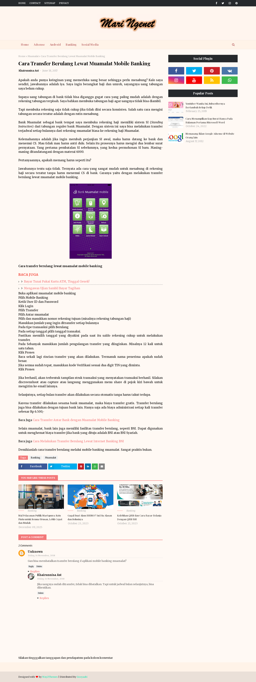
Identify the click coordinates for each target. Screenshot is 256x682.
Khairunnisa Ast (29, 70)
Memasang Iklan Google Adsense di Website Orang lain (210, 135)
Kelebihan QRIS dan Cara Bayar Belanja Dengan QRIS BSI (139, 517)
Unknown (35, 551)
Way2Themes (50, 676)
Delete (39, 566)
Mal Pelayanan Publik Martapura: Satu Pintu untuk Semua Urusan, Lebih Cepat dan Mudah (40, 519)
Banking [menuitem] (71, 44)
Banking (35, 457)
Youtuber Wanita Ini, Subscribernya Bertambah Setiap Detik (205, 105)
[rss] (212, 80)
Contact (35, 3)
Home (22, 3)
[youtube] (194, 80)
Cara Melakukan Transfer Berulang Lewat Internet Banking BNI (78, 441)
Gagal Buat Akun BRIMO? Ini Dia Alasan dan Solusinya (90, 517)
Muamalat (33, 56)
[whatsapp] (230, 80)
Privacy (64, 3)
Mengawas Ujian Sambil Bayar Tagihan (52, 288)
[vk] (230, 71)
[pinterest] (236, 3)
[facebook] (216, 3)
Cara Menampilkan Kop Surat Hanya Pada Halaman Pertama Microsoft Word (209, 120)
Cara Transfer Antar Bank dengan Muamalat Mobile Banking (76, 420)
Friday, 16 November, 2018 (41, 555)
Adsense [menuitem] (39, 44)
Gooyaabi (82, 676)
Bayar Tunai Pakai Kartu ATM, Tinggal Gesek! (56, 281)
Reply (31, 566)
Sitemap (49, 3)
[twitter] (222, 3)
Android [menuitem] (55, 44)
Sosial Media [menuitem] (90, 44)
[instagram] (229, 3)
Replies (35, 571)
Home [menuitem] (25, 44)
